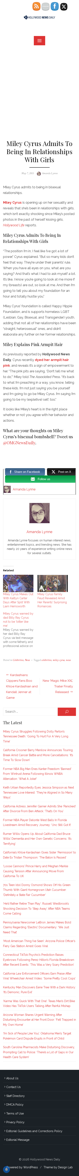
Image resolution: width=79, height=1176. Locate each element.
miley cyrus (59, 660)
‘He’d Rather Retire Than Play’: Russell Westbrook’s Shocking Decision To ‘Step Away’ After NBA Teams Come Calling (36, 908)
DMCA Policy (14, 1104)
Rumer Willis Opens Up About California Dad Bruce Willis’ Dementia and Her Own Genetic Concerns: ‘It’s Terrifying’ (37, 838)
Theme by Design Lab (58, 1167)
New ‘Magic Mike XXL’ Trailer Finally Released (58, 686)
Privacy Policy (15, 1122)
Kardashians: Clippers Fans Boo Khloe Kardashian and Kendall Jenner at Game (22, 686)
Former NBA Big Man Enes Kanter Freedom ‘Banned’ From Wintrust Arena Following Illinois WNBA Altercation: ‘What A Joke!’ (37, 773)
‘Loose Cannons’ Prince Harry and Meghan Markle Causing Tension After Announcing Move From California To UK (35, 871)
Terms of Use (15, 1113)
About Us (12, 1078)
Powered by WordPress (22, 1167)
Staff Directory (15, 1096)
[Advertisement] (39, 90)
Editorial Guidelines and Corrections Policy (34, 1131)
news (68, 660)
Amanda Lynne (50, 173)
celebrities (46, 660)
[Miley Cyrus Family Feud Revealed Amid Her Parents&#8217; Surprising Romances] (52, 583)
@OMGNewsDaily (19, 442)
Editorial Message (17, 1139)
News (27, 660)
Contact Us (13, 1087)
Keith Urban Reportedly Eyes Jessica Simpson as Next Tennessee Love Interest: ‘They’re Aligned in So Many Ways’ (38, 792)
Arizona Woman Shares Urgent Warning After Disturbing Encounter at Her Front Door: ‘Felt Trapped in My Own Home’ (39, 1019)
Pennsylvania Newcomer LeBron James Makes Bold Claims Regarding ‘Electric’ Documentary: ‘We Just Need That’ (37, 927)
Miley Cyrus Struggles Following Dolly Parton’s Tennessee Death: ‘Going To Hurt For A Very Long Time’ (35, 736)
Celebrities (18, 660)
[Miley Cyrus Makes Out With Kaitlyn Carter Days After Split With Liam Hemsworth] (18, 583)
